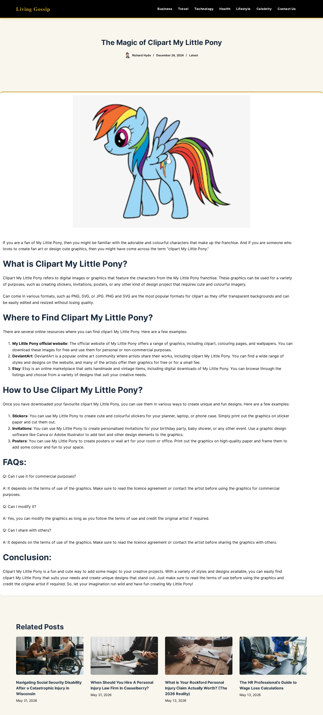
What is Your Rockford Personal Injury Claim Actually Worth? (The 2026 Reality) (196, 688)
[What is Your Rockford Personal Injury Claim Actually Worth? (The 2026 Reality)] (198, 656)
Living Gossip (33, 9)
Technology (204, 9)
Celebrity (264, 9)
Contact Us (287, 9)
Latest (193, 55)
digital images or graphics (83, 277)
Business (164, 9)
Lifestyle (243, 9)
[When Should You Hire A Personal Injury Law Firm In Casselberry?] (124, 656)
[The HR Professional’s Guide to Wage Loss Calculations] (273, 656)
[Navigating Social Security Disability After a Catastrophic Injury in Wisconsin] (49, 656)
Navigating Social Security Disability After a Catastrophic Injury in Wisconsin (49, 688)
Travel (183, 9)
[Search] (305, 9)
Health (224, 9)
